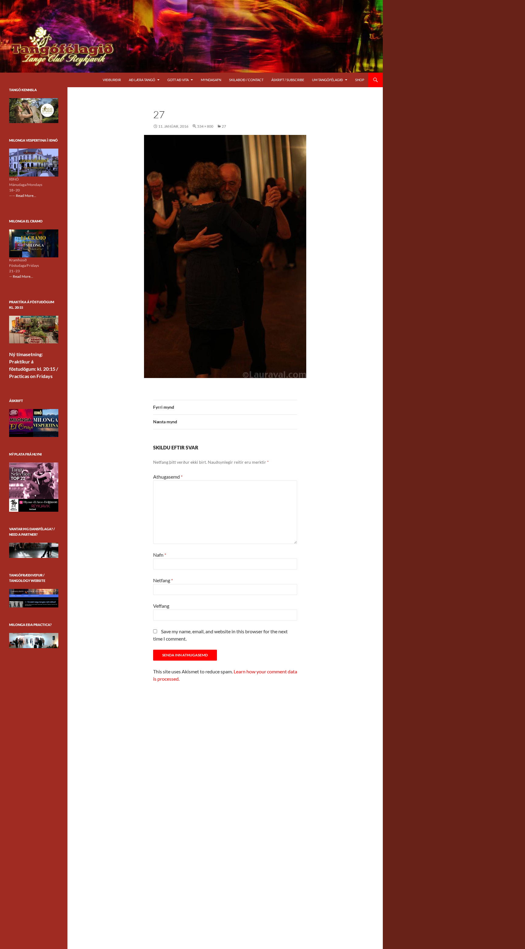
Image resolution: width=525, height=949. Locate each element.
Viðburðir (112, 80)
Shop (359, 80)
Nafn (159, 555)
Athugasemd (168, 477)
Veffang (161, 606)
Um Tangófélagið (327, 80)
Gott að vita (178, 80)
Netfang (163, 580)
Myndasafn (211, 80)
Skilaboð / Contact (246, 80)
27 (224, 126)
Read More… (26, 195)
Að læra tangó (142, 80)
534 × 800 (205, 126)
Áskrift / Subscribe (287, 80)
